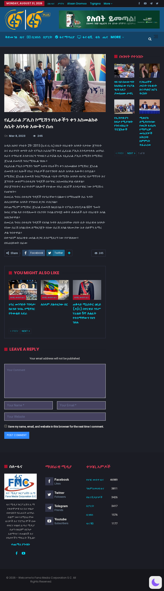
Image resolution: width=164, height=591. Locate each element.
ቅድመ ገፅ (11, 37)
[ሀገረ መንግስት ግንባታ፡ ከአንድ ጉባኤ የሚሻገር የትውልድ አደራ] (23, 290)
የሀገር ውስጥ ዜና (17, 297)
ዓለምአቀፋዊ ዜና (95, 488)
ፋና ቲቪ (87, 37)
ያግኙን (61, 3)
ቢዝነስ (36, 37)
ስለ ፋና (51, 3)
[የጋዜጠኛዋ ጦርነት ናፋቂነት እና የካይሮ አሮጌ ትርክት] (149, 71)
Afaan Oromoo (77, 3)
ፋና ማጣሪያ (67, 37)
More (107, 3)
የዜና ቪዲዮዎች (94, 497)
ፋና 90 (89, 523)
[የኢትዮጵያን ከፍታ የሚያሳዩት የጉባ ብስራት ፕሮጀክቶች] (124, 106)
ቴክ (97, 37)
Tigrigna (95, 3)
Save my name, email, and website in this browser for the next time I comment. (56, 426)
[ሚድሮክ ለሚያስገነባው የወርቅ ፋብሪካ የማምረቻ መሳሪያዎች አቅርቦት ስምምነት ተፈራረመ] (149, 106)
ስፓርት (47, 37)
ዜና (22, 37)
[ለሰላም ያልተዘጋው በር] (55, 290)
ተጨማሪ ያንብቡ (20, 544)
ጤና (105, 37)
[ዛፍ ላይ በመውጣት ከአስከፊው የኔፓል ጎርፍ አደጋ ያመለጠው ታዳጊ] (124, 71)
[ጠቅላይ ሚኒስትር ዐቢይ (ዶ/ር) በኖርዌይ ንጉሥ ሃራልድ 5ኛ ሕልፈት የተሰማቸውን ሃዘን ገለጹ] (87, 290)
